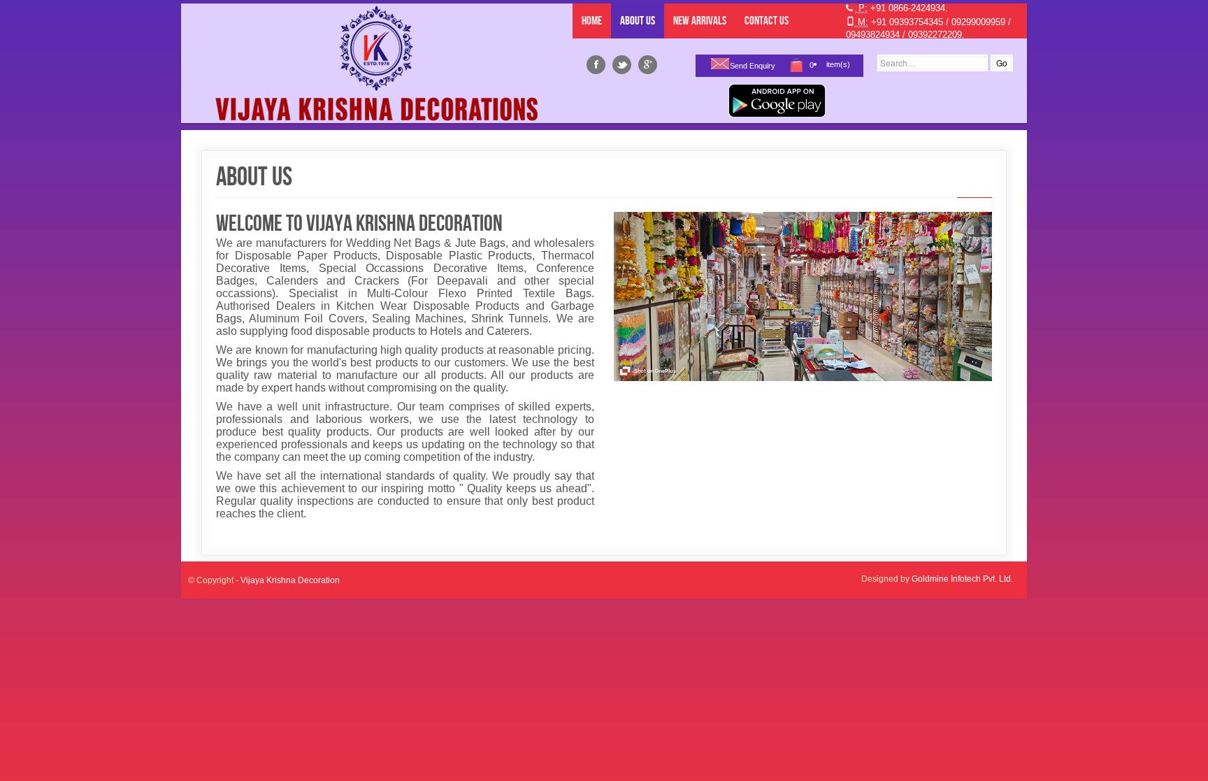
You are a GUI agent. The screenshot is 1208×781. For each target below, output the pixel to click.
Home (592, 21)
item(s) (838, 64)
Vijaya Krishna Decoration (290, 580)
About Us (637, 21)
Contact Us (767, 21)
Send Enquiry (752, 66)
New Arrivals (699, 21)
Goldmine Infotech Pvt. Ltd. (962, 579)
